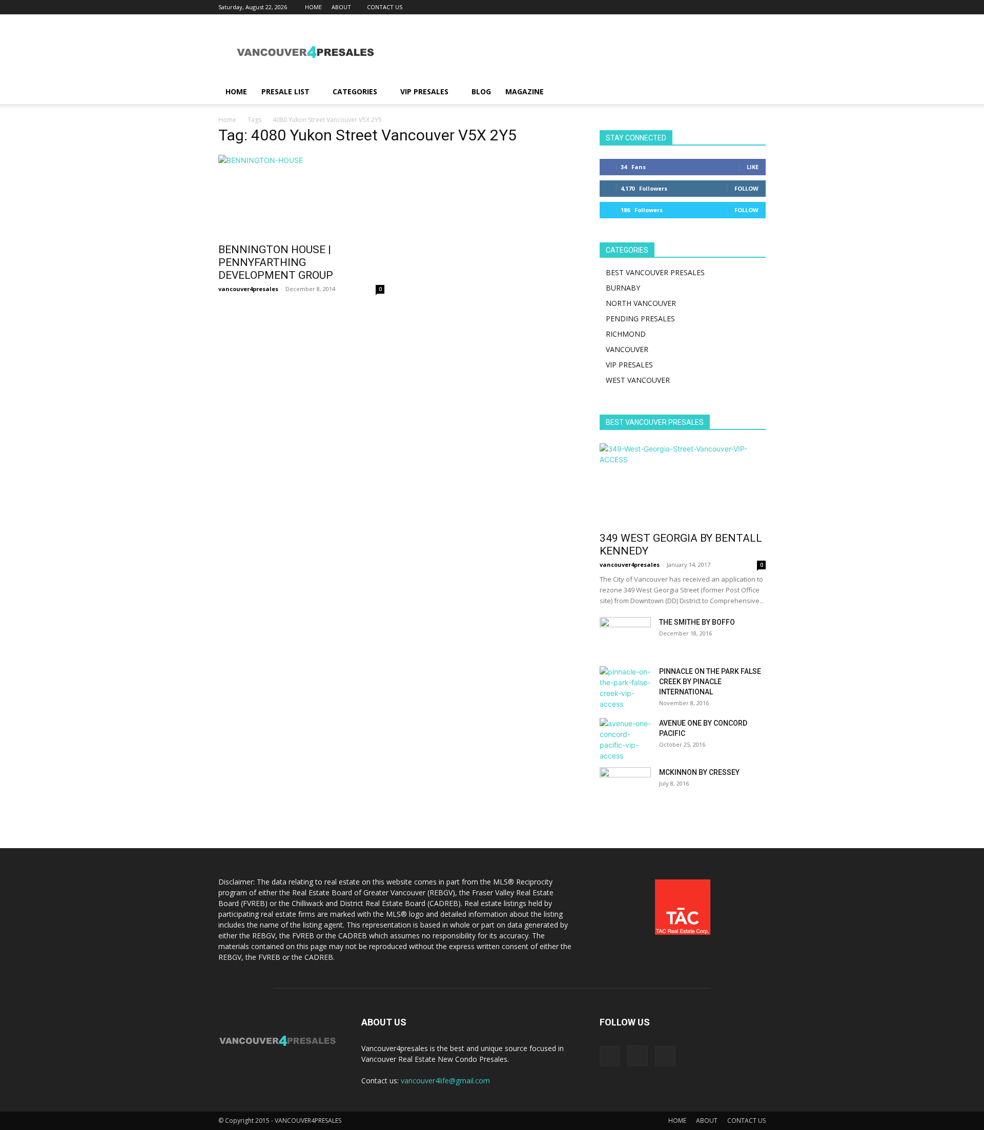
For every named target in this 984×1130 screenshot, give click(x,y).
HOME (313, 7)
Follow (746, 188)
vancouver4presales (248, 289)
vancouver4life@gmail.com (445, 1080)
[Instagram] (741, 7)
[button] (753, 92)
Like (752, 167)
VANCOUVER (627, 349)
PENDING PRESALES (640, 318)
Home (227, 119)
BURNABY (623, 288)
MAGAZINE (524, 91)
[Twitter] (758, 7)
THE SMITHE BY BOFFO (697, 622)
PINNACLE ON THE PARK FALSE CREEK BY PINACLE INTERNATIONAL (710, 681)
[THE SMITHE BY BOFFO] (625, 635)
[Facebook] (724, 7)
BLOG (481, 91)
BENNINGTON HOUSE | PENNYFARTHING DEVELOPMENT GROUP (275, 262)
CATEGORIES (355, 91)
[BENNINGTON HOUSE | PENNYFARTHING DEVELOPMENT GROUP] (301, 196)
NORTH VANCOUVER (641, 303)
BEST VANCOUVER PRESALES (655, 272)
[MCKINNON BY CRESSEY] (625, 785)
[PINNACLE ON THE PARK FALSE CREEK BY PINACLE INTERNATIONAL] (625, 687)
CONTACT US (384, 7)
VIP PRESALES (424, 91)
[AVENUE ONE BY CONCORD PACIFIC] (625, 739)
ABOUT (341, 7)
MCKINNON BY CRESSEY (699, 772)
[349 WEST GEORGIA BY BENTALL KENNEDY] (683, 484)
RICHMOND (626, 334)
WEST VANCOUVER (638, 380)
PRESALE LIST (285, 91)
